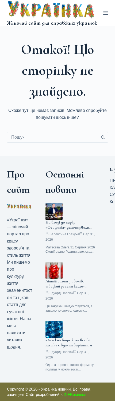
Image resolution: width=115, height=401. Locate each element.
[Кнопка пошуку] (103, 137)
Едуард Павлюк (61, 293)
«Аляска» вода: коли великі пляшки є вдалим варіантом (68, 342)
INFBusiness (75, 394)
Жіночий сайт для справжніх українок (52, 23)
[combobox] (52, 137)
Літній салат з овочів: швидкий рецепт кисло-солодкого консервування (66, 286)
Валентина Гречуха (64, 234)
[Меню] (105, 12)
